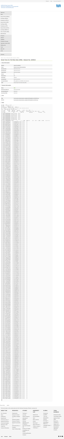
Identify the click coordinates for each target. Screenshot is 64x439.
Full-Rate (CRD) (4, 24)
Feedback (6, 436)
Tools (2, 47)
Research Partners (16, 421)
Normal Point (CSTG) (5, 27)
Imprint (8, 405)
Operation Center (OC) (5, 43)
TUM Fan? (3, 426)
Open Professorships (16, 428)
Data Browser (3, 33)
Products (2, 35)
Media (10, 436)
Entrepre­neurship (57, 414)
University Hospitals (5, 423)
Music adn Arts (36, 419)
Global (45, 410)
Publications (3, 416)
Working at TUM (4, 424)
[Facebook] (58, 436)
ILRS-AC (2, 54)
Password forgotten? (57, 1)
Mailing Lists (3, 45)
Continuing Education (27, 433)
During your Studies (26, 428)
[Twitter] (60, 436)
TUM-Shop (35, 427)
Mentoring (35, 422)
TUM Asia (45, 416)
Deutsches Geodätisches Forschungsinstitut (9, 6)
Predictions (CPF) (4, 26)
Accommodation (36, 416)
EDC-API (2, 48)
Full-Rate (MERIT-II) (5, 29)
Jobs (2, 436)
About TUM (4, 410)
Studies (25, 410)
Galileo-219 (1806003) (17, 65)
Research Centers (15, 414)
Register (47, 1)
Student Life (35, 414)
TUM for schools (36, 426)
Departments (3, 418)
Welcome (2, 12)
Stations (2, 37)
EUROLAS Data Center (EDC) (7, 5)
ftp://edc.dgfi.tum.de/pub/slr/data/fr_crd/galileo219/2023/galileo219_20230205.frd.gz (26, 98)
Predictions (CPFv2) (5, 20)
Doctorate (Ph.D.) (15, 425)
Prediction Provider (4, 41)
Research (15, 410)
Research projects (15, 419)
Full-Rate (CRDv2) (4, 18)
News (2, 414)
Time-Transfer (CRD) (5, 31)
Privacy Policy (2, 405)
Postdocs (14, 427)
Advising (24, 421)
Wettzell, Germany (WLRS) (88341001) (20, 67)
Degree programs (26, 416)
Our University (4, 413)
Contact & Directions (5, 427)
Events (34, 421)
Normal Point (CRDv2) (5, 16)
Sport (34, 418)
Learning (24, 414)
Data (2, 14)
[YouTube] (62, 436)
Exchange (45, 420)
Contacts (24, 434)
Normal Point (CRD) (4, 22)
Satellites (2, 39)
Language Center (46, 425)
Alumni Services (36, 424)
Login (51, 1)
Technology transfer (57, 416)
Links (2, 50)
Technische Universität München (7, 7)
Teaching (24, 413)
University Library (4, 419)
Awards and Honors (5, 421)
